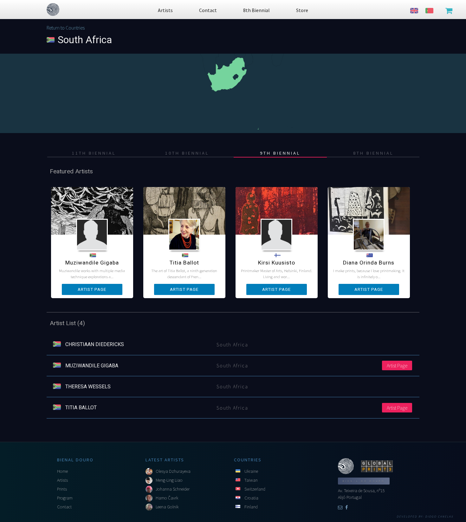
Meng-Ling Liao (169, 480)
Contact (64, 507)
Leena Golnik (167, 507)
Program (65, 498)
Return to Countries (66, 27)
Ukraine (251, 471)
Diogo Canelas (439, 517)
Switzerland (254, 489)
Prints (62, 489)
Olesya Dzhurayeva (173, 471)
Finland (251, 507)
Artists (62, 480)
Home (62, 471)
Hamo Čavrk (167, 498)
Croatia (251, 498)
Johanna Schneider (173, 489)
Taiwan (251, 480)
